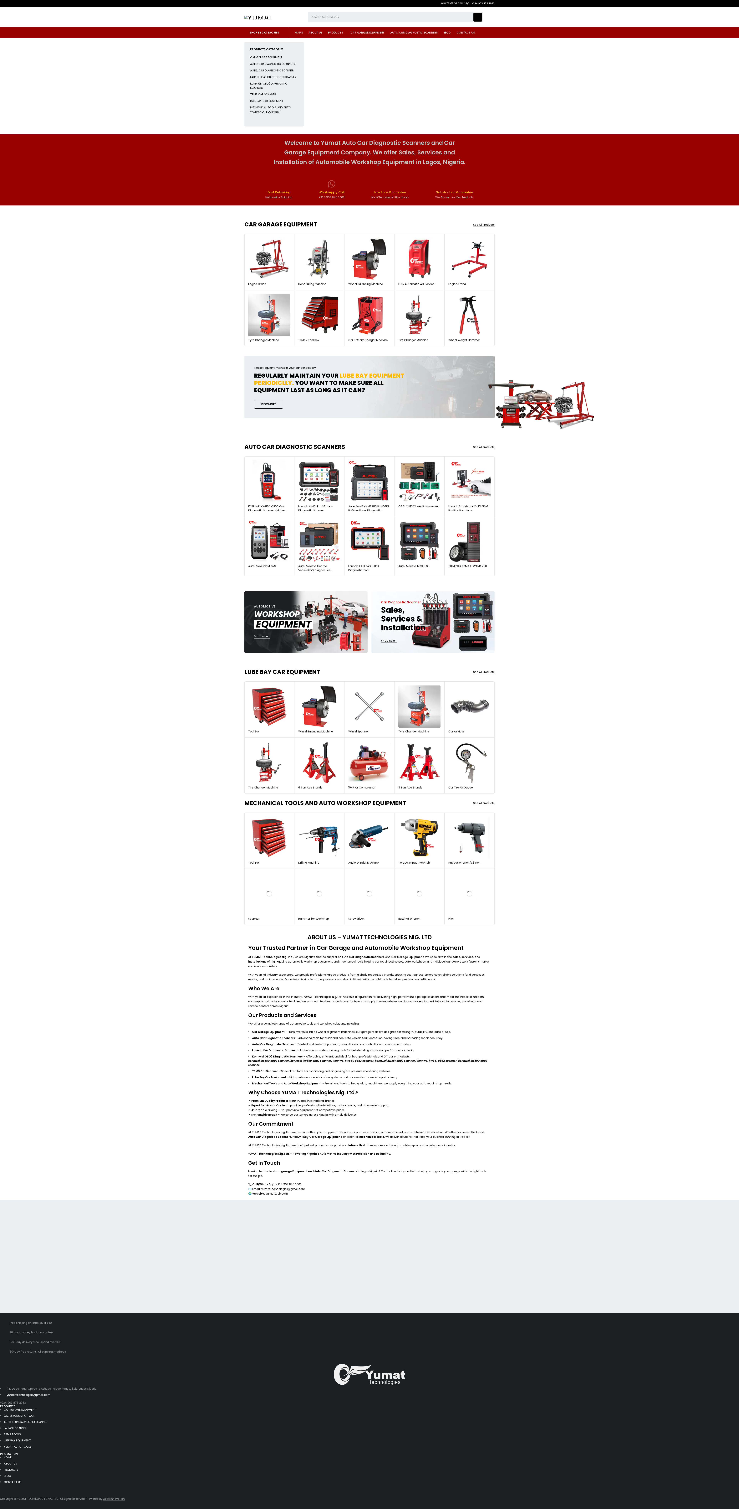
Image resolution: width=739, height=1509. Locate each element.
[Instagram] (432, 3)
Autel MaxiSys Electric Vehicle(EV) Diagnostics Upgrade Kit (314, 570)
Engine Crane (257, 284)
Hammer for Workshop (313, 919)
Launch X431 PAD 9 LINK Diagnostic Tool (363, 568)
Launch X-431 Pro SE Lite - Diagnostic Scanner (315, 508)
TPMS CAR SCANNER (263, 94)
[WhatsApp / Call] (331, 184)
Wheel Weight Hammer (464, 340)
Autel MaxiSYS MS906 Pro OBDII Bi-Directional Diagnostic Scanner (368, 510)
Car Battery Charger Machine (368, 340)
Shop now (261, 636)
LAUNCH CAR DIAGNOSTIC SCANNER (273, 77)
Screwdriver (356, 919)
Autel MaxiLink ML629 (262, 566)
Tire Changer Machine (413, 340)
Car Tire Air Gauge (460, 787)
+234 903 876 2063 (13, 1403)
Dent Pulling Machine (312, 284)
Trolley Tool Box (308, 340)
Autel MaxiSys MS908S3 (413, 566)
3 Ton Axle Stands (410, 787)
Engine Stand (457, 284)
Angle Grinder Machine (363, 863)
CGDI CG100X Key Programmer (419, 506)
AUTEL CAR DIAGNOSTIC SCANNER (272, 70)
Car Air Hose (456, 731)
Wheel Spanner (358, 731)
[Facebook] (421, 3)
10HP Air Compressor (361, 787)
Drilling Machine (308, 863)
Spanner (253, 919)
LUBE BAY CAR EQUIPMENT (266, 101)
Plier (451, 919)
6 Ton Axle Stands (310, 787)
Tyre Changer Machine (263, 340)
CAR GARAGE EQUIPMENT (266, 57)
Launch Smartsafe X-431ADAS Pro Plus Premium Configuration (468, 510)
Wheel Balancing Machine (365, 284)
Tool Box (253, 731)
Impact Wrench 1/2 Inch (464, 863)
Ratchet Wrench (409, 919)
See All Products (484, 225)
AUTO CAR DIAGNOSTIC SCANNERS (272, 64)
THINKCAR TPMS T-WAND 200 (467, 566)
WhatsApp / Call (331, 192)
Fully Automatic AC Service (416, 284)
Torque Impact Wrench (414, 863)
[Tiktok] (427, 3)
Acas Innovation (114, 1499)
